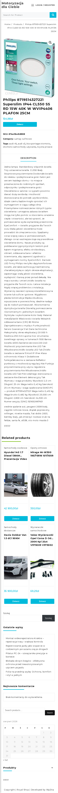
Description (28, 158)
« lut (5, 760)
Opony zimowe (38, 448)
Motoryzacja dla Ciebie (13, 5)
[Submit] (53, 15)
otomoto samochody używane (19, 147)
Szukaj (6, 613)
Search (50, 713)
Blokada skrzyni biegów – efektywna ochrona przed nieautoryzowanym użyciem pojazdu (25, 664)
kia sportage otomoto (38, 143)
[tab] (29, 158)
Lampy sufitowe (23, 139)
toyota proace (44, 147)
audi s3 (21, 143)
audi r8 (13, 143)
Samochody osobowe (15, 448)
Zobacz (20, 124)
